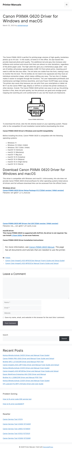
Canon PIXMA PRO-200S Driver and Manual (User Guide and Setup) (28, 358)
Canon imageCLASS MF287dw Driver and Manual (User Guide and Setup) (31, 371)
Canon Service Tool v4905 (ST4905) (16, 429)
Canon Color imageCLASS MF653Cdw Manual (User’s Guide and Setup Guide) (35, 261)
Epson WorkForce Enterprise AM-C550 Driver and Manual (24, 374)
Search (5, 335)
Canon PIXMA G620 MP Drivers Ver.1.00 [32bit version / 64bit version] (30, 223)
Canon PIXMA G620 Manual (41, 247)
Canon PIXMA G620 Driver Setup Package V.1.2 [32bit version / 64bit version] (33, 190)
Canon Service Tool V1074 (13, 419)
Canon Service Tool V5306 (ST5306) (17, 438)
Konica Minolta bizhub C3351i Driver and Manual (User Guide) (26, 368)
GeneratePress (48, 447)
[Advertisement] (36, 43)
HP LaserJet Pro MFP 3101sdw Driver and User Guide (23, 384)
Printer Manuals (12, 4)
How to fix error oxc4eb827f (13, 404)
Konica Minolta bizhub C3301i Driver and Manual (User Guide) (26, 381)
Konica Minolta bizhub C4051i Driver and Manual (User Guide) (26, 355)
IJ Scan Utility (16, 235)
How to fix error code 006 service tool (17, 399)
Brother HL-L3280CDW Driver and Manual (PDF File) (22, 377)
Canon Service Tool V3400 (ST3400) (17, 424)
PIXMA (7, 258)
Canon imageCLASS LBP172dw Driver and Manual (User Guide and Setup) (31, 365)
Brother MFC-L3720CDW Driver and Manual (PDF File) (23, 362)
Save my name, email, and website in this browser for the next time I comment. (35, 317)
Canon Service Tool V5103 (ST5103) (16, 433)
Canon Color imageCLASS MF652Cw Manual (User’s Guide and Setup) (32, 263)
